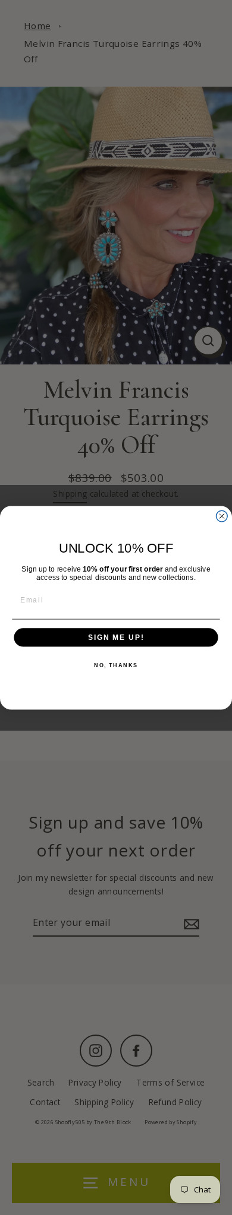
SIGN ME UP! (116, 637)
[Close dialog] (221, 516)
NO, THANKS (116, 665)
